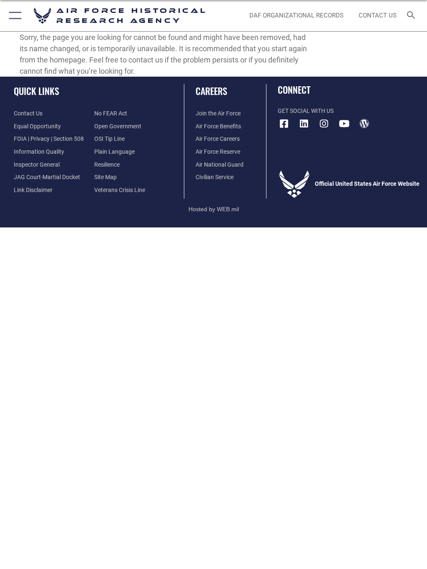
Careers (211, 90)
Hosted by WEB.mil (213, 209)
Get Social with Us (306, 111)
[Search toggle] (412, 15)
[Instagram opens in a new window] (324, 123)
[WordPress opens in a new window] (364, 123)
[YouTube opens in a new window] (344, 123)
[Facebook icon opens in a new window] (284, 123)
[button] (13, 15)
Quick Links (36, 90)
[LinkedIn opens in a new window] (304, 123)
